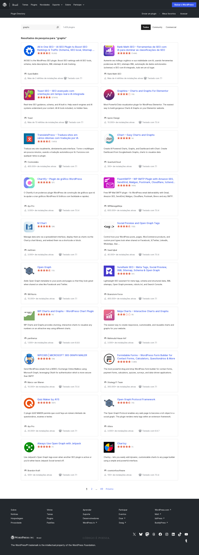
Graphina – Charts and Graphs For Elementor (142, 90)
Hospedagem (17, 518)
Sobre (13, 510)
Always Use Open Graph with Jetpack (59, 443)
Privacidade (16, 523)
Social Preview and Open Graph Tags (138, 223)
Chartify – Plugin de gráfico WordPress (59, 179)
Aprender (87, 510)
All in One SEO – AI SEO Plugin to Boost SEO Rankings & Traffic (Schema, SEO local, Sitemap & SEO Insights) (65, 48)
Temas (50, 514)
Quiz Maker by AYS (48, 399)
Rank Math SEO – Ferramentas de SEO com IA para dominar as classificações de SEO (142, 48)
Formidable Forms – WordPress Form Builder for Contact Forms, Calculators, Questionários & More (146, 357)
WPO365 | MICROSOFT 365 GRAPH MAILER (62, 355)
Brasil (39, 538)
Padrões (50, 523)
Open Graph (44, 267)
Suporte (86, 514)
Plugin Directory (18, 13)
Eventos (122, 514)
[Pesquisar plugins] (57, 27)
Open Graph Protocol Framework (136, 399)
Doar (122, 518)
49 (101, 489)
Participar (123, 510)
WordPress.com (163, 510)
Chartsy (121, 443)
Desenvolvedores (91, 518)
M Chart (42, 223)
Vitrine (50, 510)
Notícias (14, 514)
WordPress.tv (90, 523)
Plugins (50, 518)
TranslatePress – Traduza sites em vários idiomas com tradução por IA (57, 136)
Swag (122, 523)
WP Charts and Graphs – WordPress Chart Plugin (65, 311)
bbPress (160, 518)
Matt (158, 514)
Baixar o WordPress (184, 5)
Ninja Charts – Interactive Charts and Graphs (143, 311)
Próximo (109, 489)
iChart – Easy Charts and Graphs (136, 134)
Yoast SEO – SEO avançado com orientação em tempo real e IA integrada (60, 92)
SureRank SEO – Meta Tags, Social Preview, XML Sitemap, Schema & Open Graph (142, 269)
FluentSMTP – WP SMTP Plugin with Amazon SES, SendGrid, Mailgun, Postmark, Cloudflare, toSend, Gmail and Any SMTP (145, 181)
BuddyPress (161, 523)
